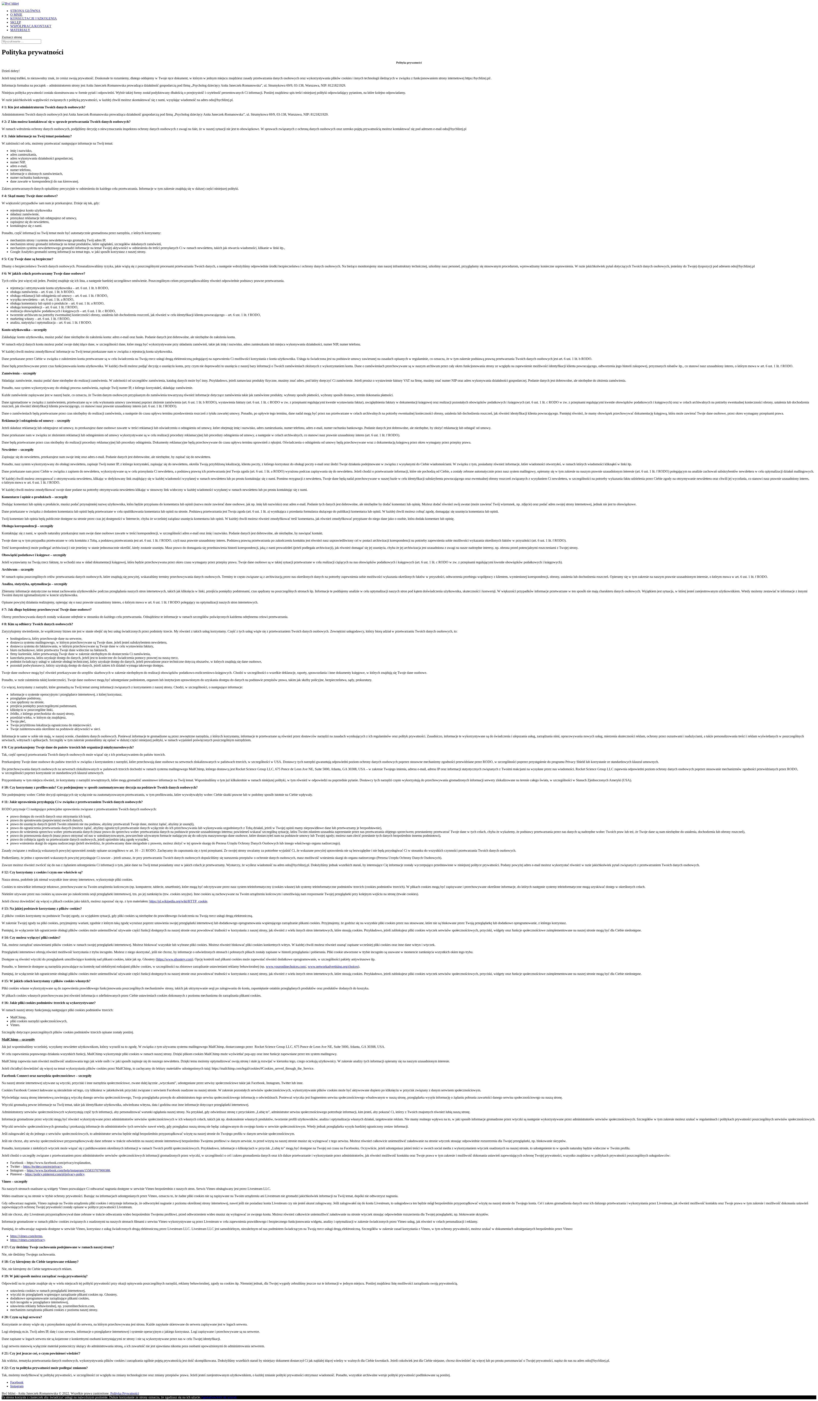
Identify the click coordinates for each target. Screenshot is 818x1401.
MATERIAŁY (20, 30)
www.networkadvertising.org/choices (333, 966)
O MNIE (16, 14)
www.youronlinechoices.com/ (286, 966)
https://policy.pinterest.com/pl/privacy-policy (54, 1174)
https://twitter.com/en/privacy (42, 1166)
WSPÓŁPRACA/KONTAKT (30, 26)
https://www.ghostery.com (174, 959)
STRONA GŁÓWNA (25, 11)
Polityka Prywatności (124, 1393)
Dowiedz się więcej (223, 1397)
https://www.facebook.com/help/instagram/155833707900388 (68, 1170)
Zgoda (205, 1397)
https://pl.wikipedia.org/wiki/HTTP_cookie (178, 901)
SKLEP (15, 22)
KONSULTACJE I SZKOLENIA (33, 18)
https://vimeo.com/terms (26, 1236)
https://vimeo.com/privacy (27, 1240)
